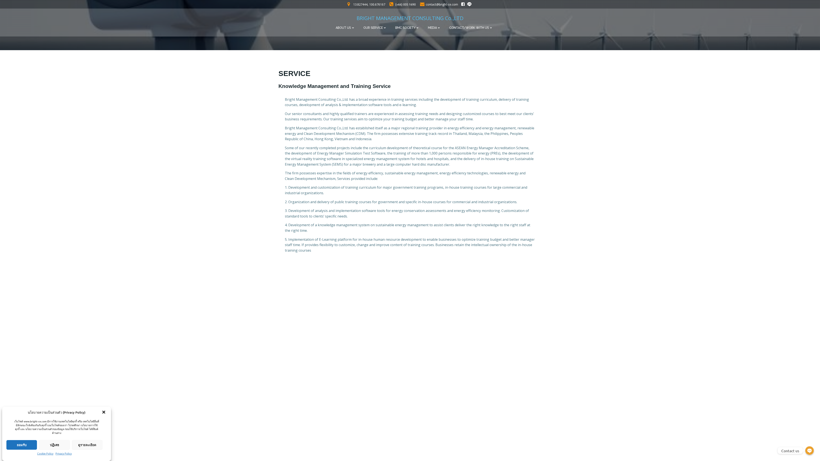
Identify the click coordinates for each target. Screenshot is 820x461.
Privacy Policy (64, 453)
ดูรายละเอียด (87, 445)
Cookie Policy (45, 453)
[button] (104, 412)
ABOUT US (343, 27)
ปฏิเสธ (54, 445)
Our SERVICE (373, 27)
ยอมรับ (22, 445)
